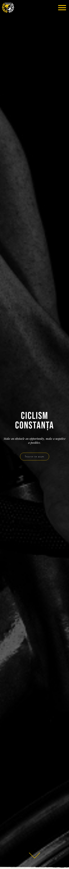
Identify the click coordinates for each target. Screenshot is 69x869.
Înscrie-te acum (34, 456)
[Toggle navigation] (62, 7)
